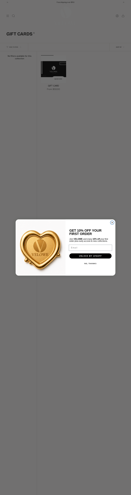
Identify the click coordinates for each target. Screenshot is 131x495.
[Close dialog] (112, 222)
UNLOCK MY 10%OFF (90, 256)
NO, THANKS (90, 264)
